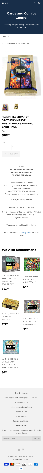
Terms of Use (21, 412)
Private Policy (21, 416)
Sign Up (37, 439)
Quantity (5, 142)
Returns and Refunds (21, 421)
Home (4, 37)
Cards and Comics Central (21, 16)
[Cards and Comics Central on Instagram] (23, 450)
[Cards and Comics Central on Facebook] (19, 450)
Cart (39, 3)
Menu (7, 3)
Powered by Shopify (20, 459)
